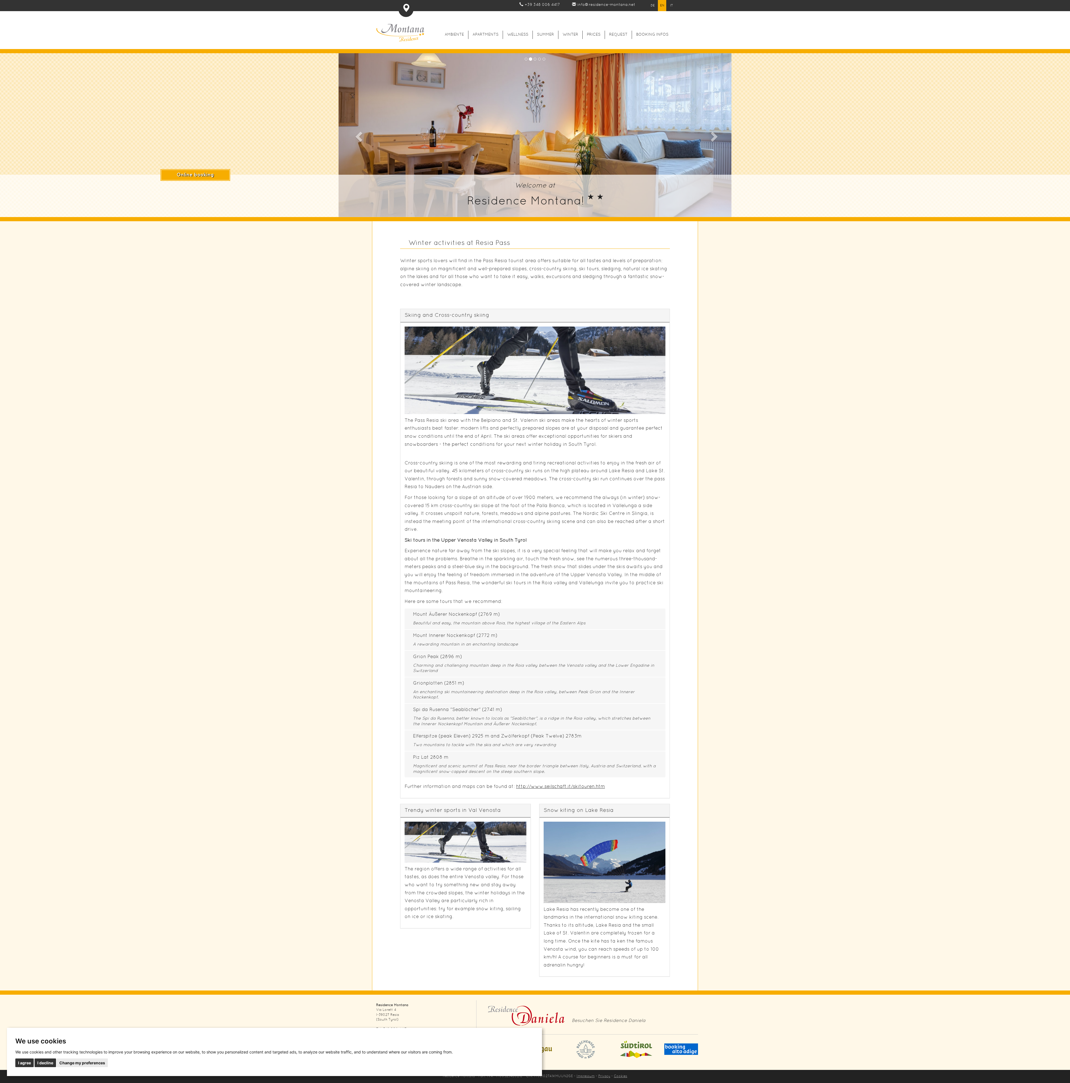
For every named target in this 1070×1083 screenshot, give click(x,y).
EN (662, 5)
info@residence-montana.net (606, 5)
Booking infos (652, 34)
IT (671, 5)
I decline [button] (45, 1062)
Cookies (620, 1076)
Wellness (517, 34)
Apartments (485, 34)
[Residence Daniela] (526, 1017)
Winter (570, 34)
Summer (545, 34)
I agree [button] (24, 1062)
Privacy (604, 1076)
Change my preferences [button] (82, 1062)
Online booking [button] (195, 174)
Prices (593, 34)
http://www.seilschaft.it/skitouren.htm (560, 787)
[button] (358, 135)
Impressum (586, 1076)
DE (653, 5)
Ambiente (454, 34)
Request (618, 34)
